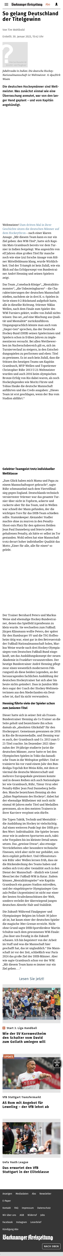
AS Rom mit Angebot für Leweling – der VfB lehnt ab (26, 1105)
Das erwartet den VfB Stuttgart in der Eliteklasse (26, 1170)
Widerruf (32, 1215)
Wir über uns (9, 1215)
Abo (48, 4)
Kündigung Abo (10, 1229)
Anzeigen (7, 1193)
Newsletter (45, 1193)
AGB (22, 1215)
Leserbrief (35, 1222)
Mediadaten (22, 1193)
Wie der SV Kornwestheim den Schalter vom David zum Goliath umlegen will (24, 1038)
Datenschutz (44, 1208)
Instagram (21, 1222)
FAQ (16, 1208)
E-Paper (7, 1200)
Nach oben (51, 1246)
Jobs (42, 1215)
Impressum (28, 1208)
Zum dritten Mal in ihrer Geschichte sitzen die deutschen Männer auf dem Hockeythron (31, 229)
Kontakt (7, 1208)
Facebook (8, 1222)
